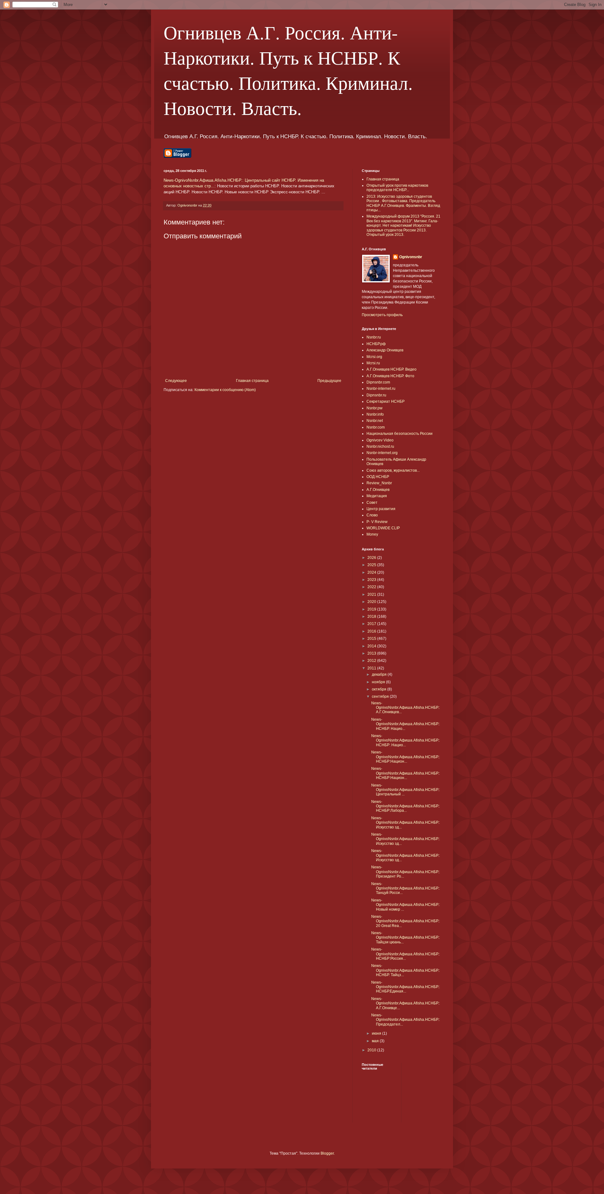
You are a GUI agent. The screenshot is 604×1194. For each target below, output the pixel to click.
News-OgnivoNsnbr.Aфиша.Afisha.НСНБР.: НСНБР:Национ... (405, 757)
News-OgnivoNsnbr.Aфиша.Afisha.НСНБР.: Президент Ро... (405, 871)
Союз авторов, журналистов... (393, 470)
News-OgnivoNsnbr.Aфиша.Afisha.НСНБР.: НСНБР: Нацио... (405, 740)
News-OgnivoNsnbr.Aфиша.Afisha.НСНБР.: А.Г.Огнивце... (405, 1003)
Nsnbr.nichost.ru (380, 446)
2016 (372, 631)
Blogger (327, 1153)
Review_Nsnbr (379, 483)
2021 (372, 594)
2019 (372, 609)
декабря (380, 674)
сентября (381, 696)
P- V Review (377, 522)
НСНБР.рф (376, 344)
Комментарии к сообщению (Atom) (225, 390)
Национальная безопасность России (399, 433)
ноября (379, 682)
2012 (372, 660)
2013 (372, 653)
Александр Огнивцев (384, 350)
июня (377, 1033)
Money (372, 534)
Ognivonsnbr (410, 257)
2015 (372, 638)
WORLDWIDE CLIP (383, 528)
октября (379, 689)
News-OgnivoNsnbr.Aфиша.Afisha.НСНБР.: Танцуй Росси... (405, 888)
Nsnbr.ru (373, 337)
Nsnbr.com (375, 427)
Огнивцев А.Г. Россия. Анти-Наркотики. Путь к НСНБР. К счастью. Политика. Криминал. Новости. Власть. (288, 70)
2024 (372, 572)
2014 (372, 646)
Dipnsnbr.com (378, 382)
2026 (372, 557)
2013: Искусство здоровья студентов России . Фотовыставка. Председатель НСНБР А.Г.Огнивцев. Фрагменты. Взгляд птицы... (403, 203)
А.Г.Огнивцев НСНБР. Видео (391, 369)
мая (376, 1041)
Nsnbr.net (374, 420)
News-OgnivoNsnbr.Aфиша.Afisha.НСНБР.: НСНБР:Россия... (405, 954)
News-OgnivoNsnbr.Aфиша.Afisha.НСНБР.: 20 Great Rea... (405, 921)
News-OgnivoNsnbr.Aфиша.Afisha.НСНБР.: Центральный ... (405, 790)
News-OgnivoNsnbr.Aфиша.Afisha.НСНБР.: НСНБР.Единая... (405, 987)
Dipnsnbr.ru (376, 395)
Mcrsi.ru (373, 363)
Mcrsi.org (374, 357)
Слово (372, 515)
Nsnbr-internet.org (382, 453)
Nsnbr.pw (374, 408)
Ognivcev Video (380, 440)
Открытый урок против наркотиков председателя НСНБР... (397, 187)
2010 (372, 1050)
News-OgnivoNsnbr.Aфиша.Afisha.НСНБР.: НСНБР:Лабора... (405, 806)
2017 (372, 624)
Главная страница (252, 380)
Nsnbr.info (375, 414)
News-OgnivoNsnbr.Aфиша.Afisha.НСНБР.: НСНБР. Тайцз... (405, 970)
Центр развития (380, 509)
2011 (372, 668)
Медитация (376, 496)
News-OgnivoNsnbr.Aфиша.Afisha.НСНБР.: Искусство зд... (405, 822)
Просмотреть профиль (382, 315)
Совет (372, 502)
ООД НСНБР (377, 477)
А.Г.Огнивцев (377, 489)
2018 (372, 616)
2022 (372, 587)
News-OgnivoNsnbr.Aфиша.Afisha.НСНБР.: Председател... (405, 1019)
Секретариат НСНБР (385, 401)
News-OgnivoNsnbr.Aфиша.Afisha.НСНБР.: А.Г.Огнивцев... (405, 707)
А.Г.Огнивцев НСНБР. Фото (390, 376)
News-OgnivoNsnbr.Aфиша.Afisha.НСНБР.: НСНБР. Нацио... (405, 724)
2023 (372, 579)
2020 (372, 602)
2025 (372, 565)
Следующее (176, 380)
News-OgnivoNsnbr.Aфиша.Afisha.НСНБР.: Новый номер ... (405, 905)
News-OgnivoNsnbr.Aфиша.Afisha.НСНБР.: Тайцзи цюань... (405, 937)
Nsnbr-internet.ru (380, 388)
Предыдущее (329, 380)
